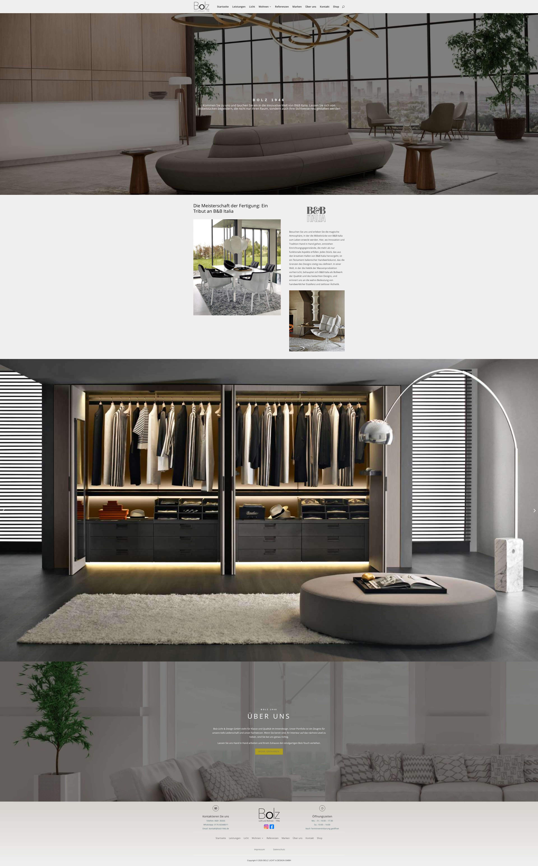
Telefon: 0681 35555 (215, 820)
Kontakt (324, 7)
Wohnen (264, 7)
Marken (297, 7)
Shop (336, 7)
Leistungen (238, 7)
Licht (252, 7)
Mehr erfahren (268, 751)
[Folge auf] (266, 826)
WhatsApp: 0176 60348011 (215, 824)
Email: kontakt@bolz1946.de (216, 828)
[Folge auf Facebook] (272, 826)
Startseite (223, 7)
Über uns (310, 7)
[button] (3, 510)
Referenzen (282, 7)
